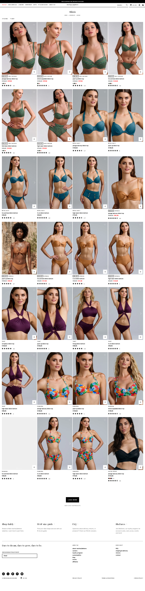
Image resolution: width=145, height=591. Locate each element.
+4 (113, 478)
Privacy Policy (77, 578)
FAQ (117, 548)
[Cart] (143, 5)
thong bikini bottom (79, 344)
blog (73, 557)
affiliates (75, 562)
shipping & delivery (122, 551)
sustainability (76, 555)
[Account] (139, 5)
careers (74, 551)
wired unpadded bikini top (45, 79)
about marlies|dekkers (79, 548)
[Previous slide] (4, 48)
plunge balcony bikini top (10, 79)
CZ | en (135, 5)
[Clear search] (125, 4)
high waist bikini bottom (44, 146)
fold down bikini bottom (9, 146)
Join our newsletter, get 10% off (10, 552)
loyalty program (77, 553)
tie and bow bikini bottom (116, 79)
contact (118, 555)
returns (118, 553)
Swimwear (72, 15)
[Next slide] (34, 48)
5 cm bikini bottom (43, 213)
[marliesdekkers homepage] (72, 5)
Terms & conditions (108, 578)
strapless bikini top (8, 344)
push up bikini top (78, 79)
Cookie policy (138, 578)
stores (74, 559)
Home (66, 15)
